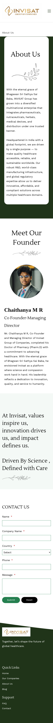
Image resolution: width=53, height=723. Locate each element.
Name (7, 516)
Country (8, 545)
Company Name (13, 531)
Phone (7, 560)
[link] (25, 64)
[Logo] (22, 11)
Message (8, 574)
